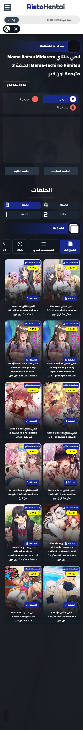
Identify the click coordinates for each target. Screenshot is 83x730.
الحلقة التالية (22, 171)
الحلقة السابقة (60, 171)
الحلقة (56, 205)
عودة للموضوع (16, 84)
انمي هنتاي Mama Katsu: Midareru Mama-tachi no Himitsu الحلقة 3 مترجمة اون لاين (43, 65)
